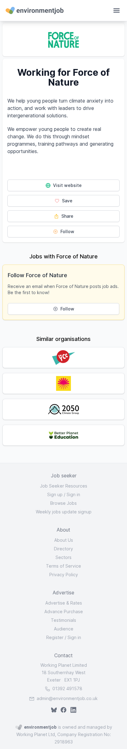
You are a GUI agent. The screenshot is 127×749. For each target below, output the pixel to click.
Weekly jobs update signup (64, 511)
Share (66, 216)
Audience (63, 628)
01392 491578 (66, 688)
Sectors (63, 557)
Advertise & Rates (63, 602)
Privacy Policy (63, 574)
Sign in (73, 494)
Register (54, 637)
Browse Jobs (63, 503)
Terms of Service (63, 566)
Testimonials (63, 620)
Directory (63, 548)
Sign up (55, 494)
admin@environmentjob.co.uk (67, 698)
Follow (66, 231)
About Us (63, 540)
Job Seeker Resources (63, 485)
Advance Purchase (63, 611)
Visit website (67, 185)
